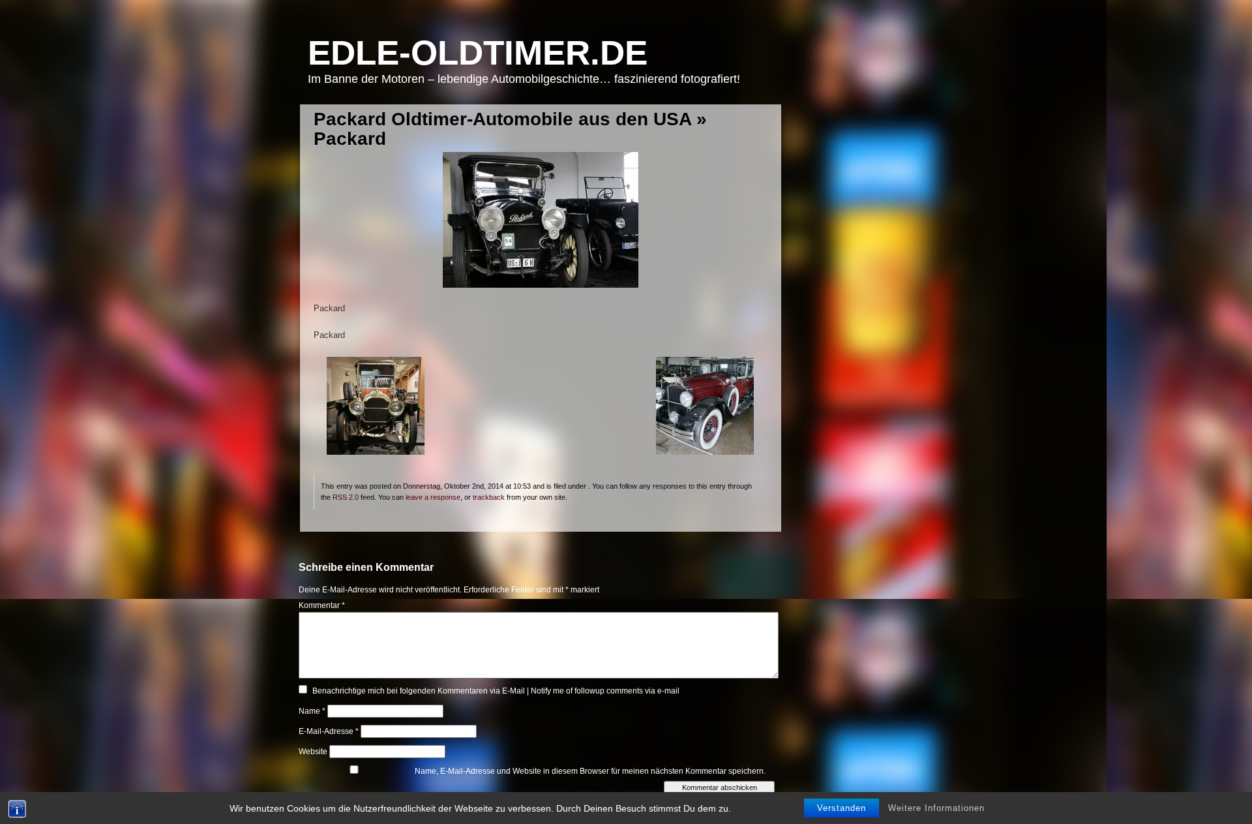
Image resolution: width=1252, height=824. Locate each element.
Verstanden (841, 808)
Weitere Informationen (936, 808)
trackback (489, 497)
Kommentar (322, 605)
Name (312, 711)
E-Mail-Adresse (329, 731)
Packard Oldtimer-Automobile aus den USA (502, 119)
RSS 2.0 (346, 497)
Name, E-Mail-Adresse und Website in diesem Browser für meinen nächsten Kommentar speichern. (590, 771)
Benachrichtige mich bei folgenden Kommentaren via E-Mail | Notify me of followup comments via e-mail (495, 690)
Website (313, 751)
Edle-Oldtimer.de (478, 52)
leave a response (433, 497)
